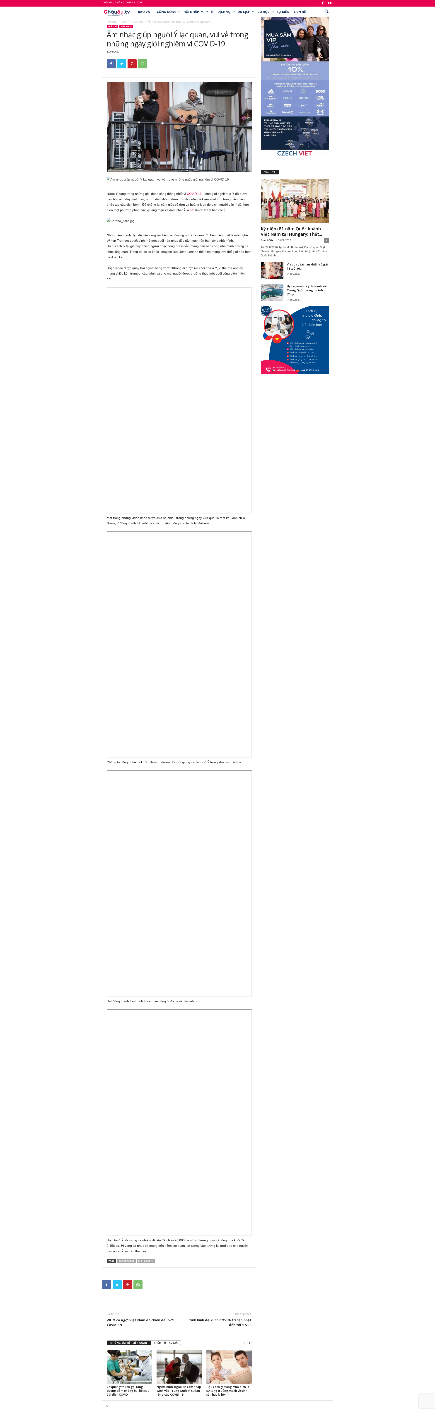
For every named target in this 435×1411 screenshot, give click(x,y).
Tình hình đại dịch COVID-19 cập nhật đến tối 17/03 (220, 1322)
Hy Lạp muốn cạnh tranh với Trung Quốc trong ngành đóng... (307, 290)
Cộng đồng (166, 12)
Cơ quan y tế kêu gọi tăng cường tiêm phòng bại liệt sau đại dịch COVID (128, 1391)
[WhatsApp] (142, 63)
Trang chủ (112, 21)
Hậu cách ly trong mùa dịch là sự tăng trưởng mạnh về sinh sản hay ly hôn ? (227, 1391)
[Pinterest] (132, 63)
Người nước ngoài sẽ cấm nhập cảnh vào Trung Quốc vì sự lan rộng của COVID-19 (179, 1391)
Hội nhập (191, 12)
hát (192, 210)
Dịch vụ (224, 12)
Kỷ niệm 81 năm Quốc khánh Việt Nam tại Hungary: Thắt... (291, 231)
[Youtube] (330, 3)
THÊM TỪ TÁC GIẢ (166, 1342)
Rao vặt (145, 12)
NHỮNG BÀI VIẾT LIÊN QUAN (128, 1342)
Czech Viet (268, 240)
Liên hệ (300, 12)
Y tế (209, 12)
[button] (326, 12)
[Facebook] (323, 3)
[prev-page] (244, 1343)
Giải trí (125, 21)
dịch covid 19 (145, 1260)
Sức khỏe (138, 21)
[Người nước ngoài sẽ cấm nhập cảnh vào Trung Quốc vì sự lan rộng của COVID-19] (179, 1367)
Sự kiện (283, 12)
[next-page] (249, 1343)
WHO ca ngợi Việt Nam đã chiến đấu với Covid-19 (140, 1322)
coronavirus (126, 1260)
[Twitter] (121, 63)
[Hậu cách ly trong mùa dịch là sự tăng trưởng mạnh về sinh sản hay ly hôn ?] (229, 1367)
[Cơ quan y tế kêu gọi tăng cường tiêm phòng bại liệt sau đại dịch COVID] (129, 1367)
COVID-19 (194, 193)
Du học (263, 12)
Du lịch (244, 12)
